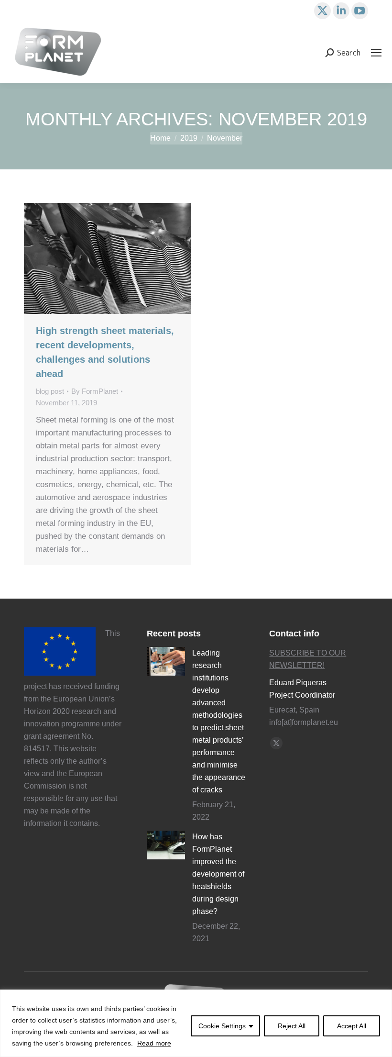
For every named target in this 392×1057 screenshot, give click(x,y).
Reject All (291, 1026)
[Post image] (166, 661)
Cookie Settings (222, 1026)
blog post (50, 391)
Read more (154, 1043)
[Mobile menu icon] (376, 52)
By (94, 391)
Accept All (351, 1026)
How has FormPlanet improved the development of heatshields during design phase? (218, 874)
